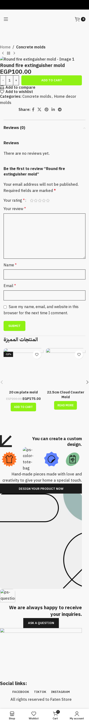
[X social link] (39, 109)
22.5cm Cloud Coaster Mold (65, 395)
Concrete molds (31, 47)
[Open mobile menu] (6, 19)
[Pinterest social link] (46, 109)
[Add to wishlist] (37, 355)
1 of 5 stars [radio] (32, 200)
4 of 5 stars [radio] (44, 200)
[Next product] (14, 53)
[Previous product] (3, 53)
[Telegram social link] (59, 109)
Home (5, 47)
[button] (23, 407)
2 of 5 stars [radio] (36, 200)
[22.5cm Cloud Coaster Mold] (66, 368)
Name (10, 265)
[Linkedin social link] (53, 109)
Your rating (14, 200)
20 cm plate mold (23, 392)
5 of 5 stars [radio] (48, 200)
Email (10, 286)
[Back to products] (8, 53)
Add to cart (51, 80)
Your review (15, 209)
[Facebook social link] (33, 109)
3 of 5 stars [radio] (40, 200)
